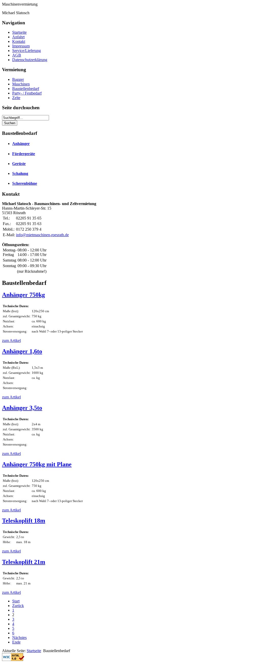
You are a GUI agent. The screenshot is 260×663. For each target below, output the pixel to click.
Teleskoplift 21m (23, 562)
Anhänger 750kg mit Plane (37, 464)
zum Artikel (11, 340)
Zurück (18, 605)
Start (16, 601)
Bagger (18, 79)
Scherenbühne (24, 183)
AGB (16, 55)
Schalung (20, 173)
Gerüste (19, 163)
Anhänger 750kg (23, 294)
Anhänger (21, 143)
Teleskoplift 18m (23, 520)
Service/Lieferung (26, 50)
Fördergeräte (23, 154)
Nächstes (19, 637)
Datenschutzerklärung (29, 60)
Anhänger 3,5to (22, 407)
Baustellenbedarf (25, 88)
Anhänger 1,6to (22, 351)
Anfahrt (18, 37)
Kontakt (18, 41)
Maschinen (21, 84)
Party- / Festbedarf (27, 93)
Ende (16, 642)
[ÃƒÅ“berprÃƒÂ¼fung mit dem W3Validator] (13, 659)
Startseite (19, 32)
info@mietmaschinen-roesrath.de (42, 235)
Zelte (16, 98)
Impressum (21, 46)
